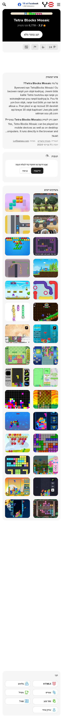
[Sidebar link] (58, 4)
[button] (55, 135)
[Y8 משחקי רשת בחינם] (48, 4)
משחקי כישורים (44, 141)
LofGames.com (21, 141)
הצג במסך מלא (31, 34)
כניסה (25, 170)
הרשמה (37, 170)
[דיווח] (35, 47)
